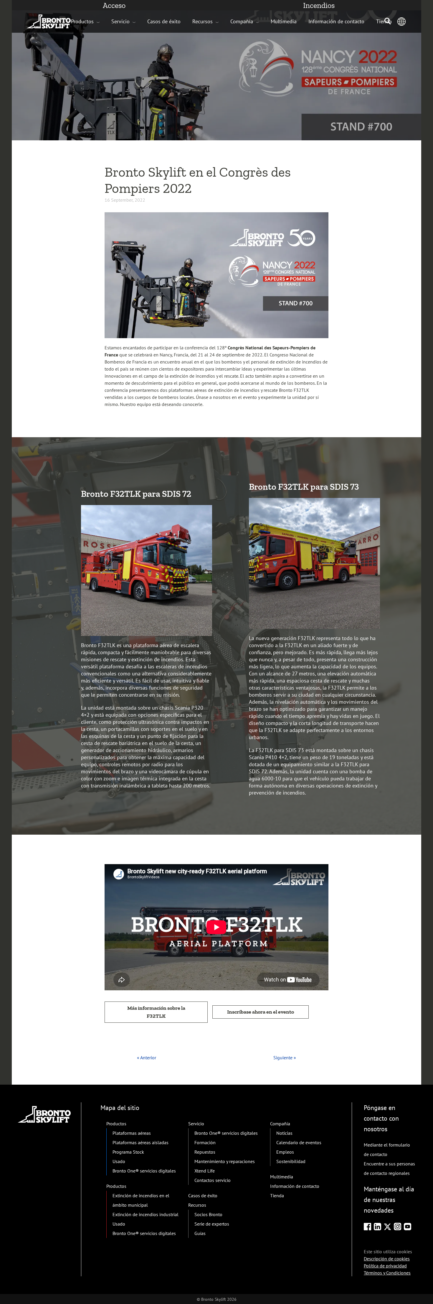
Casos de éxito (164, 21)
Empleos (285, 1152)
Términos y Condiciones (387, 1273)
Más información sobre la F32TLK (156, 1012)
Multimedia (284, 21)
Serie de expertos (211, 1224)
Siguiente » (284, 1057)
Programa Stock (128, 1152)
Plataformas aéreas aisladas (140, 1142)
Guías (200, 1233)
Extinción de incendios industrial (146, 1214)
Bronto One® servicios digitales (144, 1171)
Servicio (120, 21)
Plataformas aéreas (132, 1133)
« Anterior (146, 1057)
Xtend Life (204, 1171)
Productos (82, 21)
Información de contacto (336, 21)
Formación (205, 1142)
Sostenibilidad (290, 1161)
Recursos (202, 21)
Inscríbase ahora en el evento (260, 1012)
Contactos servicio (212, 1180)
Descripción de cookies (387, 1259)
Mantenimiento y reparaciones (224, 1161)
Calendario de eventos (298, 1142)
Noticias (284, 1133)
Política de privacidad (385, 1266)
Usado (119, 1161)
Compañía (241, 21)
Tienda (277, 1195)
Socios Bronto (208, 1214)
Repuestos (204, 1152)
